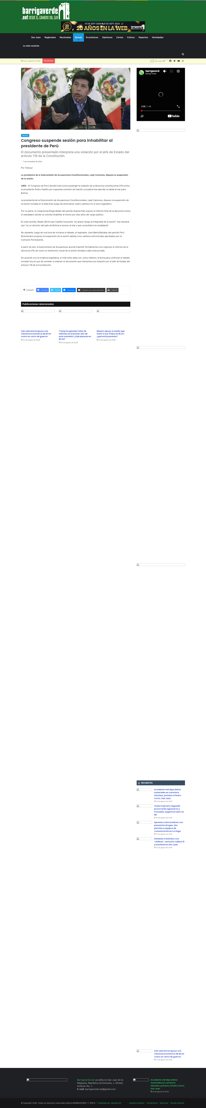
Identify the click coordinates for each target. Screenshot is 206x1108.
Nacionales (65, 37)
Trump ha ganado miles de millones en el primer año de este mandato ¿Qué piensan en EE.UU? (75, 335)
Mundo (78, 37)
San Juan (36, 37)
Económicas (92, 37)
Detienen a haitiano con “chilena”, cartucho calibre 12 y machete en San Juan (169, 841)
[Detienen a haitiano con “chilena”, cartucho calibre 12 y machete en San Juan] (144, 942)
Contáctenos (152, 1103)
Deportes (143, 37)
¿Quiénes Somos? (137, 1103)
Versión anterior (177, 1103)
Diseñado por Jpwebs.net (110, 1103)
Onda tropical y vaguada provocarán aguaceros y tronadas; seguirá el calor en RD (169, 810)
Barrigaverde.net (86, 1079)
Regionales (50, 37)
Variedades (157, 37)
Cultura (131, 37)
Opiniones (107, 37)
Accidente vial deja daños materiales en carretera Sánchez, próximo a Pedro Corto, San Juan (167, 794)
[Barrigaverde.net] (46, 11)
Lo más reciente (31, 45)
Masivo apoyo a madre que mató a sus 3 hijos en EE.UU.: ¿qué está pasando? (111, 334)
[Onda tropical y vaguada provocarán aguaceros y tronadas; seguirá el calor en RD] (144, 810)
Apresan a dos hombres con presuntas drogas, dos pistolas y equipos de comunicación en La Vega (168, 827)
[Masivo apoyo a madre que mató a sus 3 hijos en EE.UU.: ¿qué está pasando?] (113, 319)
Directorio (164, 1103)
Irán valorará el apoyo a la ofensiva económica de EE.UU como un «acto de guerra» (36, 334)
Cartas (119, 37)
